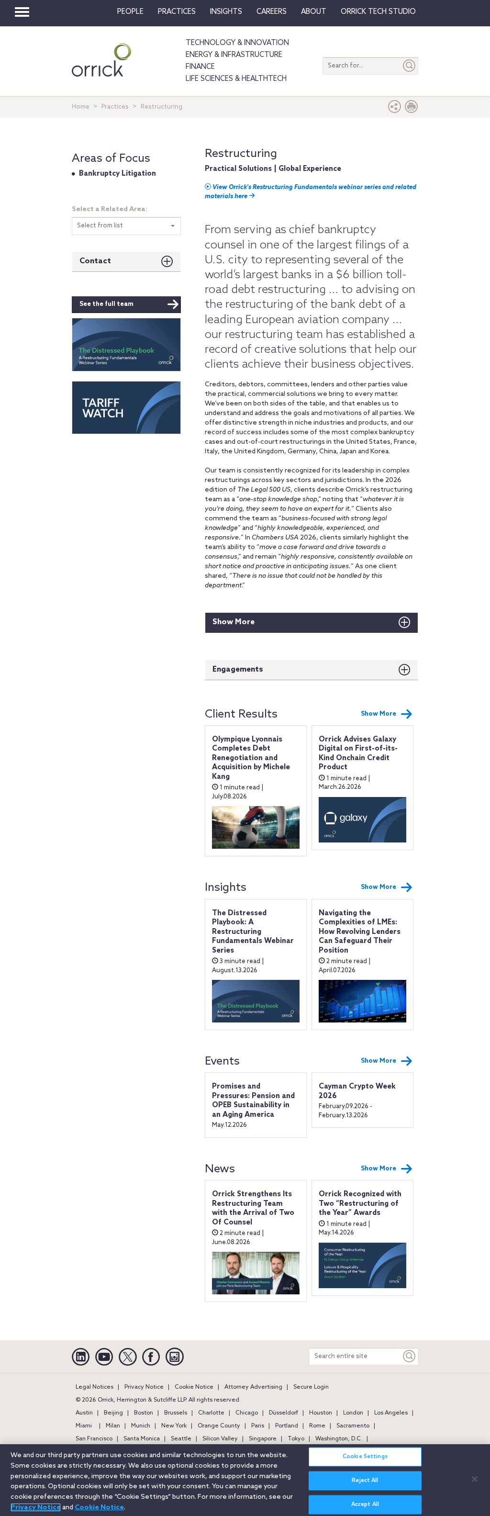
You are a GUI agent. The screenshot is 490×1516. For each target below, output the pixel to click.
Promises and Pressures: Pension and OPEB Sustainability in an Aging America (253, 1100)
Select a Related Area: (109, 209)
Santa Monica (141, 1439)
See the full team (106, 304)
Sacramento (352, 1426)
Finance (200, 67)
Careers (271, 12)
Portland (286, 1426)
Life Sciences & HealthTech (236, 79)
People (130, 12)
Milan (113, 1426)
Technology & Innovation (237, 43)
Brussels (175, 1413)
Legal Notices (94, 1387)
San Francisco (94, 1439)
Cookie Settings (365, 1456)
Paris (257, 1426)
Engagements (237, 669)
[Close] (474, 1479)
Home (80, 107)
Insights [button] (226, 12)
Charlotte (211, 1413)
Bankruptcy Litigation (117, 173)
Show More (233, 622)
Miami (84, 1426)
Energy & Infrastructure (234, 55)
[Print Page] (411, 109)
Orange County (219, 1426)
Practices (177, 12)
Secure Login (311, 1387)
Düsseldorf (283, 1413)
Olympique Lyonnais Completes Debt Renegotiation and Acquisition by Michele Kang (251, 758)
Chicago (246, 1413)
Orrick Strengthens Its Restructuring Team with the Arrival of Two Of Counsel (253, 1208)
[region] (245, 1480)
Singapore (263, 1439)
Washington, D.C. (338, 1439)
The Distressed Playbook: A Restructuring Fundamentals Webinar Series (253, 932)
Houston (320, 1413)
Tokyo (296, 1439)
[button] (394, 109)
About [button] (313, 12)
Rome (317, 1426)
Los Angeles (391, 1413)
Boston (143, 1413)
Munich (140, 1426)
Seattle (181, 1439)
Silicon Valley (220, 1439)
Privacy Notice (144, 1387)
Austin (84, 1413)
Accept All (365, 1504)
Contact (95, 261)
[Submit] (409, 66)
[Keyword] (409, 1356)
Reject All (365, 1480)
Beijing (113, 1413)
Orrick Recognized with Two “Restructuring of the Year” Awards (360, 1203)
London (353, 1413)
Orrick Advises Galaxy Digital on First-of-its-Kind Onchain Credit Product (358, 753)
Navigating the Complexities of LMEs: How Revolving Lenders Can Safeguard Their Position (360, 932)
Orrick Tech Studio (378, 12)
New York (174, 1426)
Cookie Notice (194, 1387)
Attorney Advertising (253, 1387)
